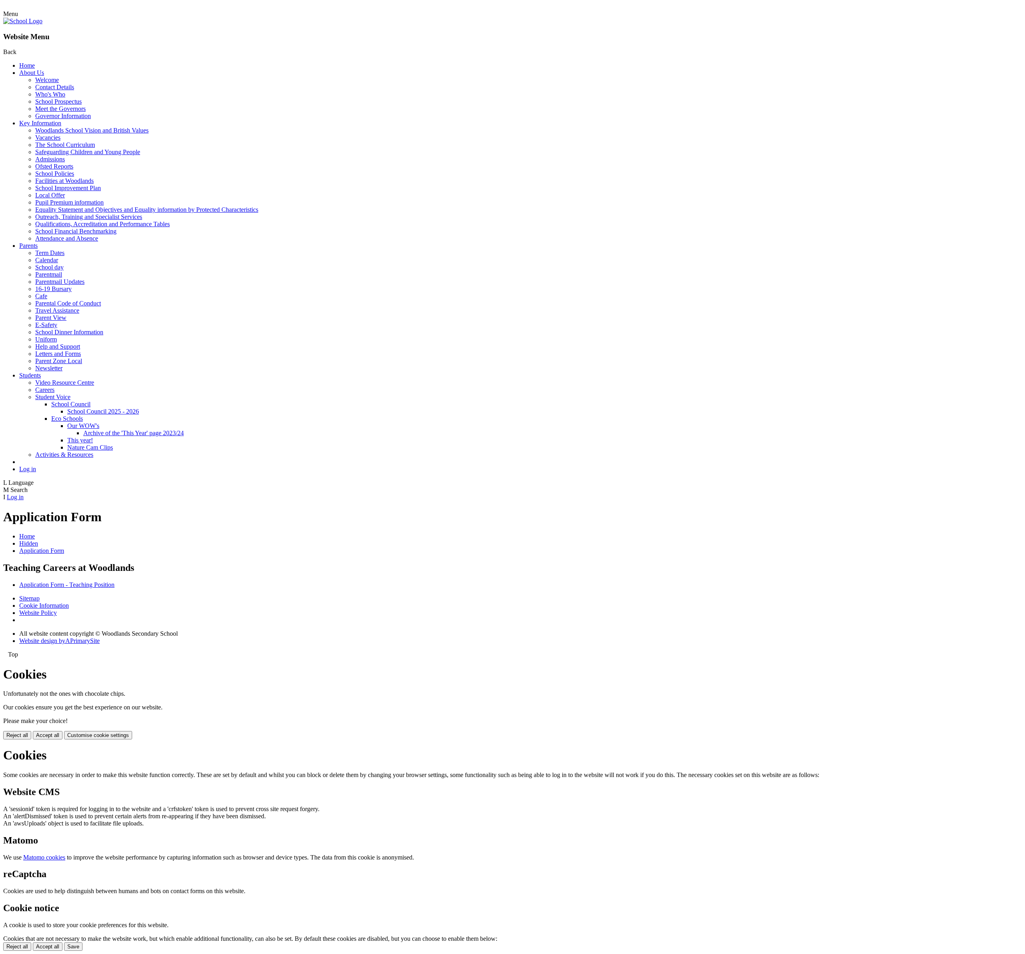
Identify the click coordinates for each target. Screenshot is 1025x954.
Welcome (47, 79)
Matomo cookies (44, 857)
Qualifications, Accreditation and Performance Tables (102, 224)
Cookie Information (44, 605)
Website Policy (38, 612)
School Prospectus (58, 101)
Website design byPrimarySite (59, 640)
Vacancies (47, 137)
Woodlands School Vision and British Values (92, 130)
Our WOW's (83, 425)
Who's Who (50, 94)
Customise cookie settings (98, 735)
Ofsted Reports (54, 166)
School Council (70, 404)
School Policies (54, 173)
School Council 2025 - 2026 (103, 411)
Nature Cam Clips (90, 447)
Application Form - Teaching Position (67, 584)
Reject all (17, 735)
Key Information (40, 123)
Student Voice (52, 397)
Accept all (47, 735)
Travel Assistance (57, 310)
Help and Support (57, 346)
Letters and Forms (58, 353)
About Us (31, 72)
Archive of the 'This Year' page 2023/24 (133, 433)
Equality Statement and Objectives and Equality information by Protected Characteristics (146, 209)
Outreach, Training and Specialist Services (88, 216)
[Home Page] (22, 21)
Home (27, 65)
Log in (27, 469)
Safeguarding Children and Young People (87, 152)
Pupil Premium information (69, 202)
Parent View (50, 317)
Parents (28, 245)
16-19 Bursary (53, 288)
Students (30, 375)
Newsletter (48, 368)
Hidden (28, 543)
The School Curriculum (65, 144)
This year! (80, 440)
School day (49, 267)
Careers (44, 389)
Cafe (41, 296)
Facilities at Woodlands (64, 180)
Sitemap (29, 598)
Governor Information (63, 115)
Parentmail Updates (59, 281)
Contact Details (54, 87)
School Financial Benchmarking (76, 231)
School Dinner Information (69, 332)
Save (73, 947)
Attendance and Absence (66, 238)
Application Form (41, 550)
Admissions (50, 159)
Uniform (46, 339)
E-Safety (46, 324)
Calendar (46, 260)
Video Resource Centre (64, 382)
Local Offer (50, 195)
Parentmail (48, 274)
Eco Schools (67, 418)
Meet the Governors (60, 108)
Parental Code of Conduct (68, 303)
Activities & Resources (64, 454)
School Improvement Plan (68, 188)
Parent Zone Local (58, 360)
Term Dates (49, 252)
